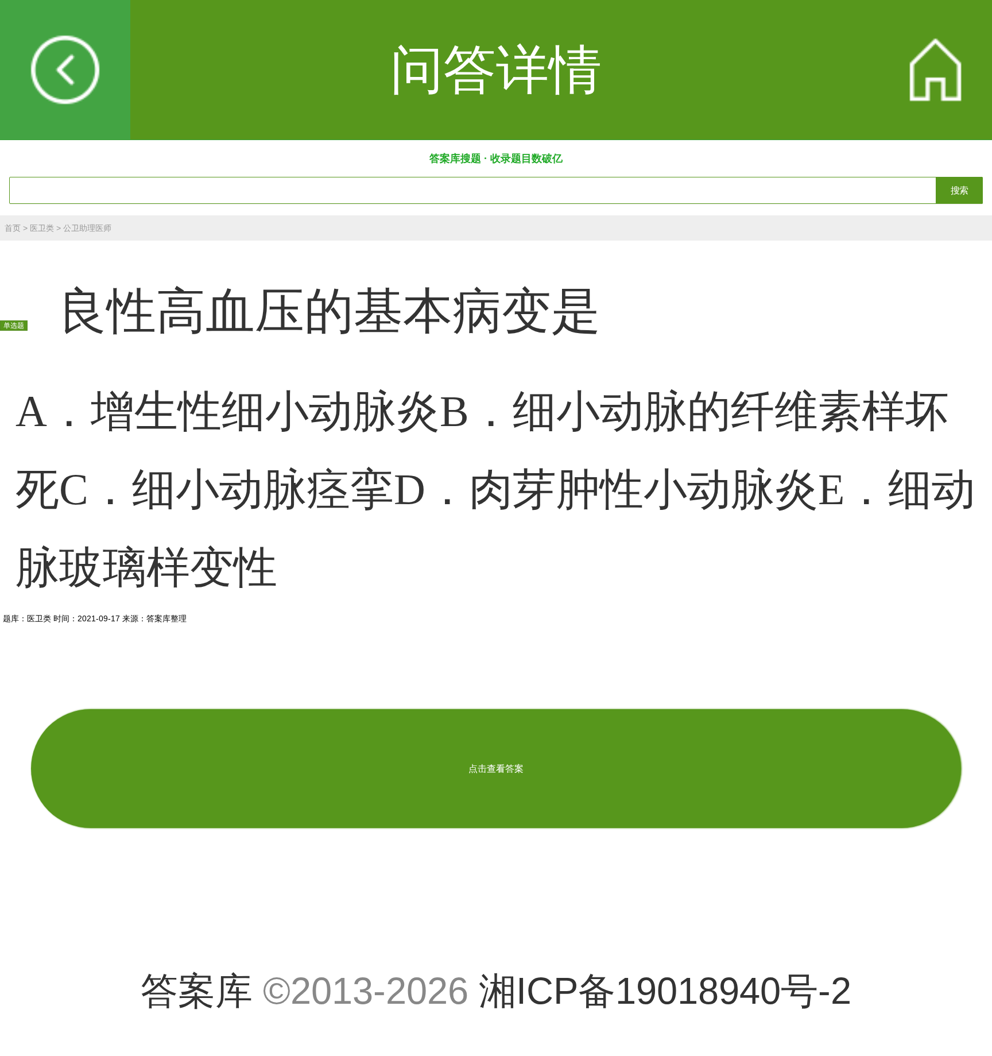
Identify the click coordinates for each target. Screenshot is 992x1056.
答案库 (197, 991)
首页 (13, 228)
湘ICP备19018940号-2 (665, 991)
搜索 (959, 190)
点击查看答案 (496, 768)
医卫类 (42, 228)
